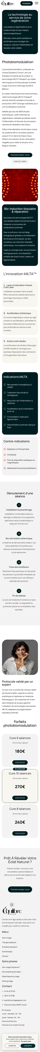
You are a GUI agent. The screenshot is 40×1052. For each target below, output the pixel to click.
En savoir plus (26, 1041)
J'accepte (28, 1046)
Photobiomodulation (9, 947)
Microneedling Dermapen (11, 972)
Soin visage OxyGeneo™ (11, 967)
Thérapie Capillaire (9, 942)
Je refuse (12, 1046)
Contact (5, 956)
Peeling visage (7, 981)
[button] (36, 3)
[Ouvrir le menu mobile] (36, 3)
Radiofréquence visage (10, 976)
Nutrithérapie (7, 951)
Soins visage (6, 938)
